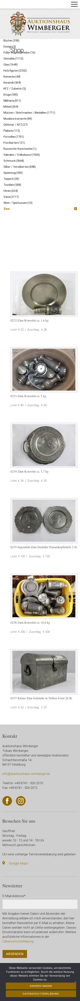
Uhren (10, 191)
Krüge (10, 94)
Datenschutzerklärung (18, 941)
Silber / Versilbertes (19, 167)
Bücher (11, 40)
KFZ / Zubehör (14, 88)
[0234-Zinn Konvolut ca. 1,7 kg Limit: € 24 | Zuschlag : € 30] (44, 445)
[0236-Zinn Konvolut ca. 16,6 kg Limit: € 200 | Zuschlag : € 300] (44, 596)
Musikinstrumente (17, 118)
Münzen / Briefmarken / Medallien (29, 112)
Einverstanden (41, 986)
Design (9, 46)
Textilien (12, 185)
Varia (11, 197)
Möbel (10, 106)
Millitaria (12, 100)
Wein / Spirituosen (17, 203)
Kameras (11, 76)
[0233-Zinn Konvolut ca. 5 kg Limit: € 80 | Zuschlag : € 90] (44, 369)
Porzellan (13, 136)
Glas (10, 64)
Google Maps (18, 863)
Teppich (11, 179)
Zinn (6, 209)
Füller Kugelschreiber (19, 52)
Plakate (11, 130)
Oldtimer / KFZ (15, 124)
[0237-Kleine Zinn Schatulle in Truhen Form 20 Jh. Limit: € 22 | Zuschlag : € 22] (44, 671)
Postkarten (14, 142)
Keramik (12, 82)
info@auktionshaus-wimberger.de (26, 774)
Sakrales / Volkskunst (21, 154)
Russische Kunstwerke (20, 148)
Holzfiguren (15, 70)
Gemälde (13, 58)
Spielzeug (13, 173)
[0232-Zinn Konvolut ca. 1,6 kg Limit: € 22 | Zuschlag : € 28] (44, 294)
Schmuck (13, 161)
